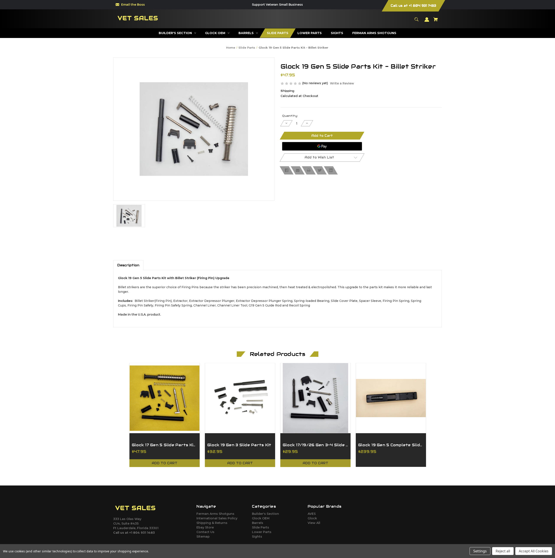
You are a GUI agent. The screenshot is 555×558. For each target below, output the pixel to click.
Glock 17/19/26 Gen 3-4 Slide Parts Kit (315, 445)
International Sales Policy (216, 518)
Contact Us (205, 532)
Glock (312, 518)
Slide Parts (260, 527)
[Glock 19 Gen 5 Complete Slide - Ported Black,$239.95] (391, 398)
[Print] (309, 170)
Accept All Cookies (533, 551)
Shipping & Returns (211, 523)
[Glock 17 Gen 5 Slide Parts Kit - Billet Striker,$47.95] (164, 398)
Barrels (257, 523)
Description (128, 265)
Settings (480, 551)
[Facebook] (286, 170)
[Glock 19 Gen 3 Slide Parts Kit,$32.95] (240, 398)
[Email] (297, 170)
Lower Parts (261, 532)
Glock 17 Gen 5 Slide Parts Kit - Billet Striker (164, 445)
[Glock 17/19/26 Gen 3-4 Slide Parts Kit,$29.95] (315, 398)
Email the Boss (133, 5)
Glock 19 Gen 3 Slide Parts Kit (239, 445)
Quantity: (290, 116)
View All (314, 523)
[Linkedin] (331, 170)
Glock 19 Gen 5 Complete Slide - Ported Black (391, 445)
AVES (312, 514)
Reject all (503, 551)
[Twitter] (320, 170)
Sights (257, 536)
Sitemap (203, 536)
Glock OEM (260, 518)
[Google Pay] (322, 146)
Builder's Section (265, 514)
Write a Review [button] (342, 83)
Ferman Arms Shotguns (215, 514)
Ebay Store (205, 527)
